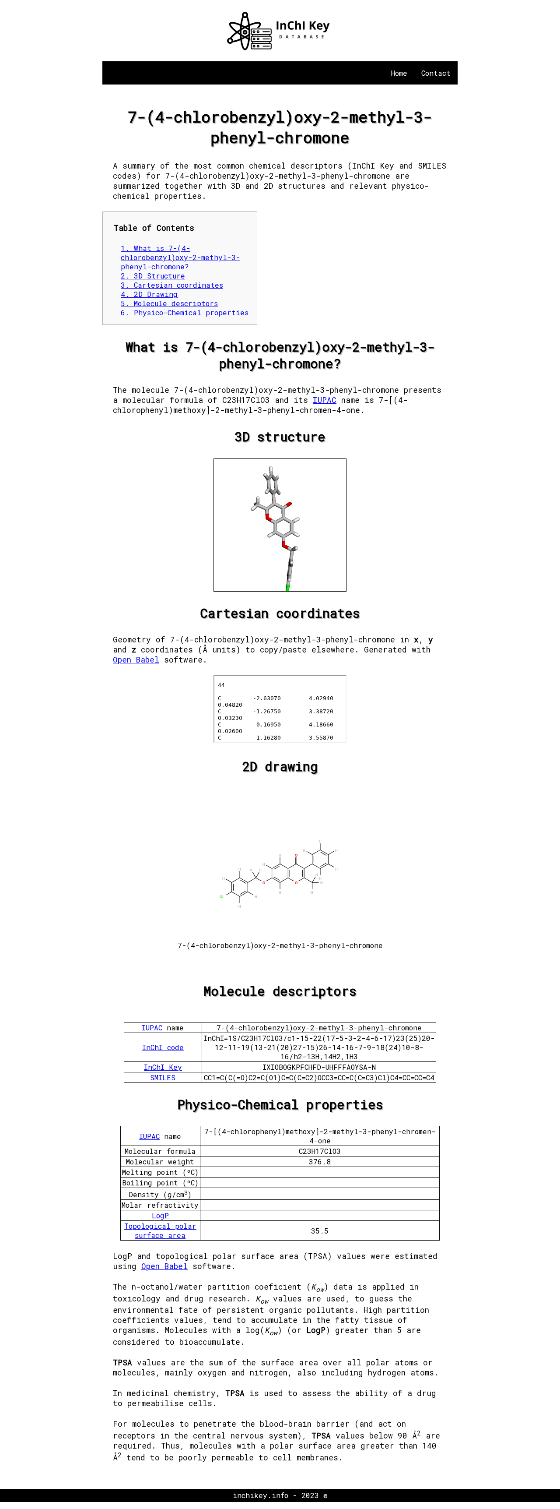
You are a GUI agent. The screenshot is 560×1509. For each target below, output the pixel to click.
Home (399, 73)
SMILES (162, 1077)
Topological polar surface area (160, 1230)
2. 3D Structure (153, 275)
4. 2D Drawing (149, 294)
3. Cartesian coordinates (172, 284)
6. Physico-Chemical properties (184, 312)
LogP (160, 1215)
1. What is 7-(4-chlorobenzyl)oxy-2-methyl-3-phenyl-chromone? (180, 257)
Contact (436, 73)
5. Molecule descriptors (169, 303)
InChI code (163, 1047)
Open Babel (136, 660)
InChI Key (163, 1067)
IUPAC (324, 400)
